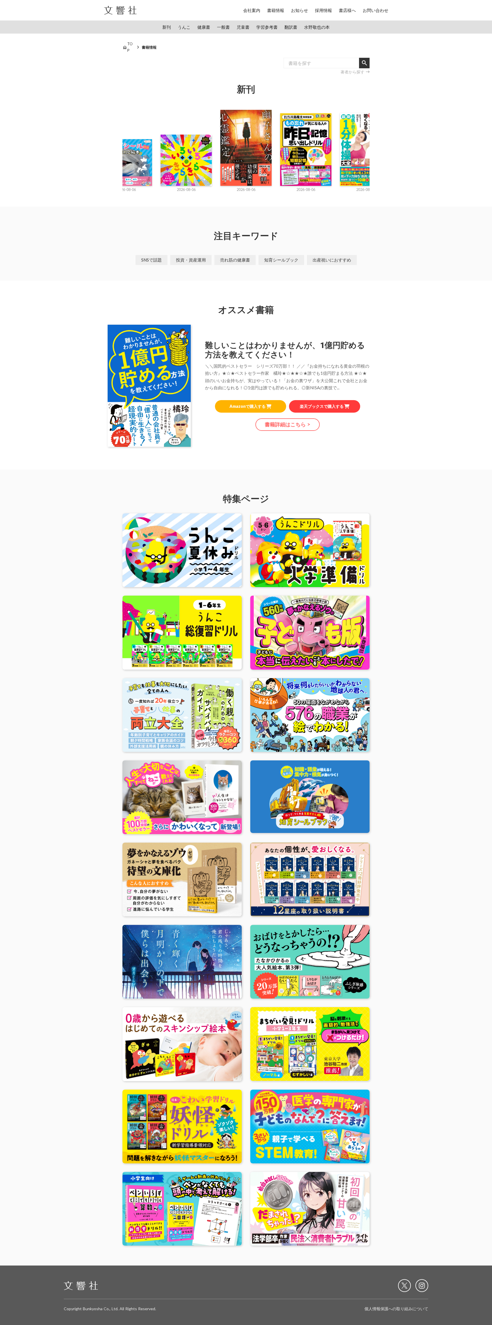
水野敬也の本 (317, 27)
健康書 (203, 27)
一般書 (223, 27)
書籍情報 (275, 10)
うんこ (184, 27)
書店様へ (347, 10)
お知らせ (299, 10)
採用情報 (323, 10)
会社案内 (251, 10)
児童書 (243, 27)
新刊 (166, 27)
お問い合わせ (375, 10)
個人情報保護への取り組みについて (396, 1308)
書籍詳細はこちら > (287, 424)
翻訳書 (290, 27)
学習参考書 (267, 27)
